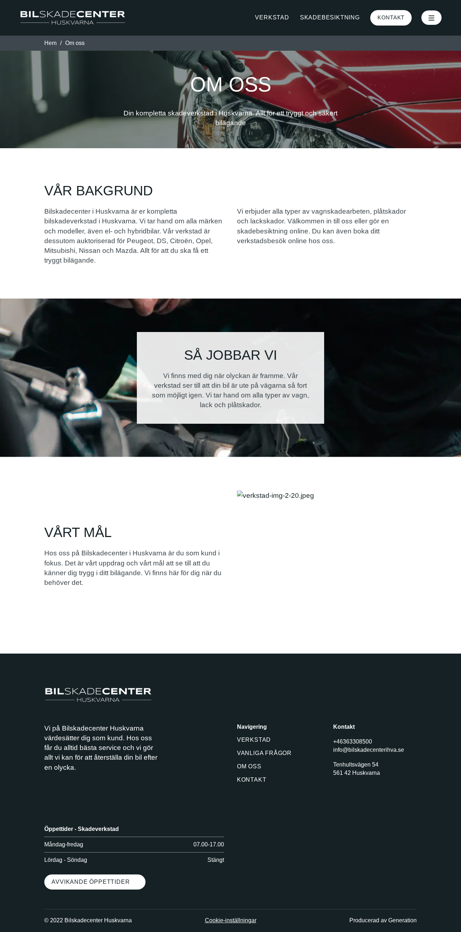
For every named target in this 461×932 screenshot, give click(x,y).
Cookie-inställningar (230, 920)
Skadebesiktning (330, 17)
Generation (402, 920)
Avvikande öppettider (91, 882)
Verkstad (272, 17)
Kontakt (390, 17)
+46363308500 (352, 741)
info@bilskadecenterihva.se (368, 750)
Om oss (249, 766)
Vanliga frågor (264, 753)
